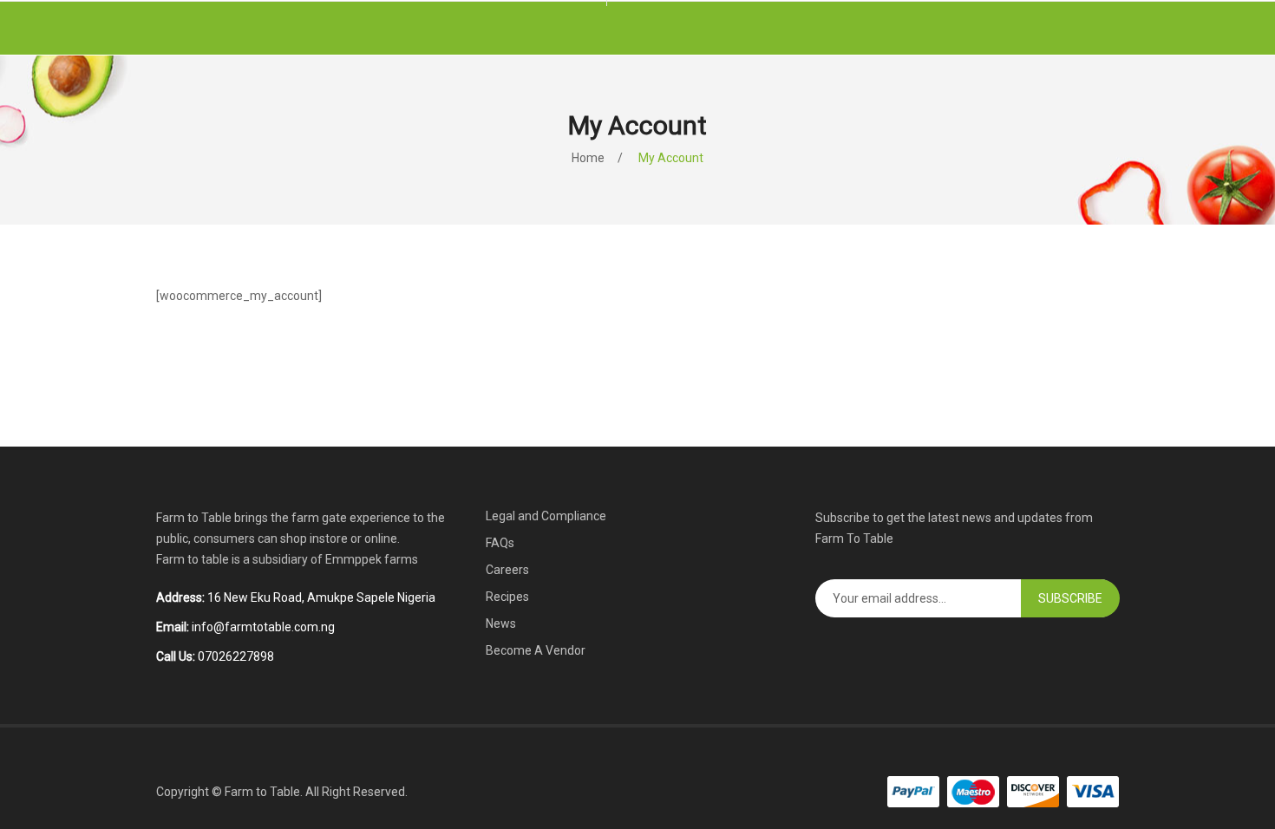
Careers (507, 570)
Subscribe (1070, 598)
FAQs (500, 543)
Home (588, 158)
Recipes (507, 597)
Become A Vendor (535, 650)
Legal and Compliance (546, 516)
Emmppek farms (371, 559)
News (501, 623)
